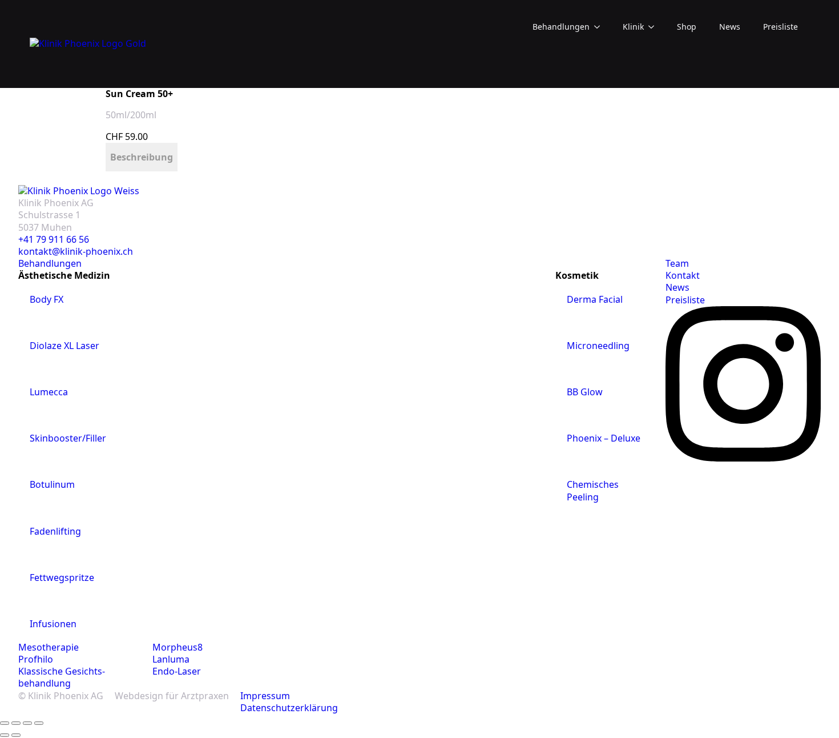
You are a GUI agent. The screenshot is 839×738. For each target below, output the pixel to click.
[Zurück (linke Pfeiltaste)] (4, 735)
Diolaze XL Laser (64, 345)
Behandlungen (561, 26)
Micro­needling (598, 345)
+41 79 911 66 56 (53, 240)
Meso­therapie (48, 647)
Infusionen (53, 623)
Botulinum (52, 484)
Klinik (633, 26)
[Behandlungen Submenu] (600, 26)
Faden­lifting (55, 531)
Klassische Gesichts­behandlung (61, 677)
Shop (686, 26)
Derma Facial (595, 299)
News (729, 26)
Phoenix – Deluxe (603, 438)
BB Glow (585, 392)
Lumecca (49, 392)
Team (677, 264)
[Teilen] (27, 723)
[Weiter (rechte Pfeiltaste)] (16, 735)
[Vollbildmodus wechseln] (16, 723)
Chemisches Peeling (593, 490)
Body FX (46, 299)
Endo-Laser (176, 671)
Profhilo (35, 659)
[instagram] (743, 458)
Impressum (265, 696)
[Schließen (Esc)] (38, 723)
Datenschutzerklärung (289, 708)
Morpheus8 (177, 647)
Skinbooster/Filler (68, 438)
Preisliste (780, 26)
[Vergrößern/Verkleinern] (4, 723)
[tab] (142, 157)
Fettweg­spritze (62, 577)
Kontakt (682, 276)
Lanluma (170, 659)
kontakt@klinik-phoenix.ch (75, 252)
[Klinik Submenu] (654, 26)
